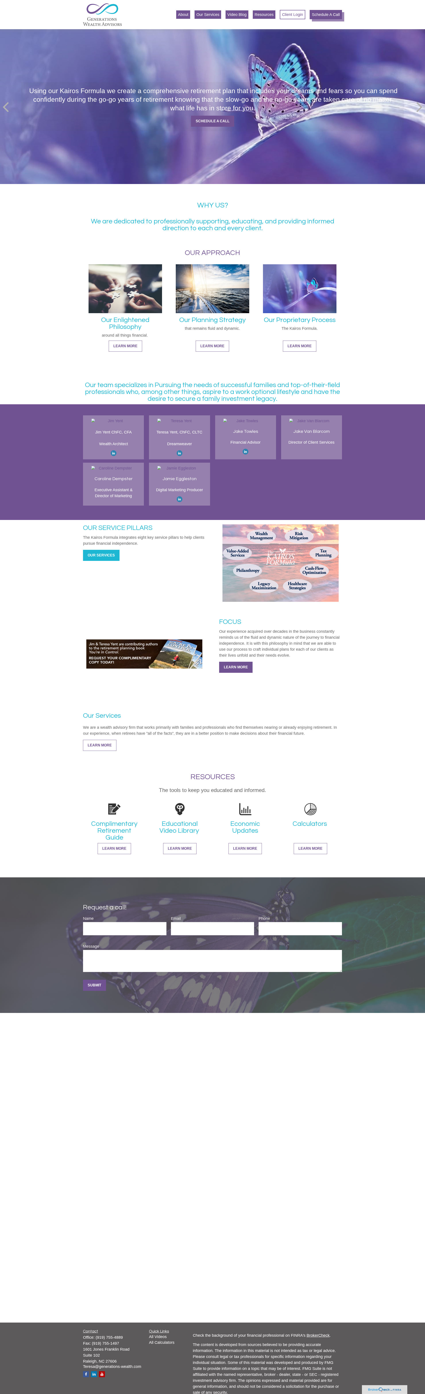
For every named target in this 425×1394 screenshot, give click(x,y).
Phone (264, 918)
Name (88, 918)
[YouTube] (102, 1374)
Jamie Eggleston (179, 479)
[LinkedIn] (113, 453)
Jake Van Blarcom (311, 431)
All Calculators (161, 1342)
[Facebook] (86, 1374)
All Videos (158, 1337)
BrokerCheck (318, 1335)
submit (94, 985)
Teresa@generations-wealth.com (112, 1366)
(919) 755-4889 (109, 1337)
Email (176, 918)
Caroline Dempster (114, 479)
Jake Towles (245, 431)
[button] (183, 14)
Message (91, 946)
